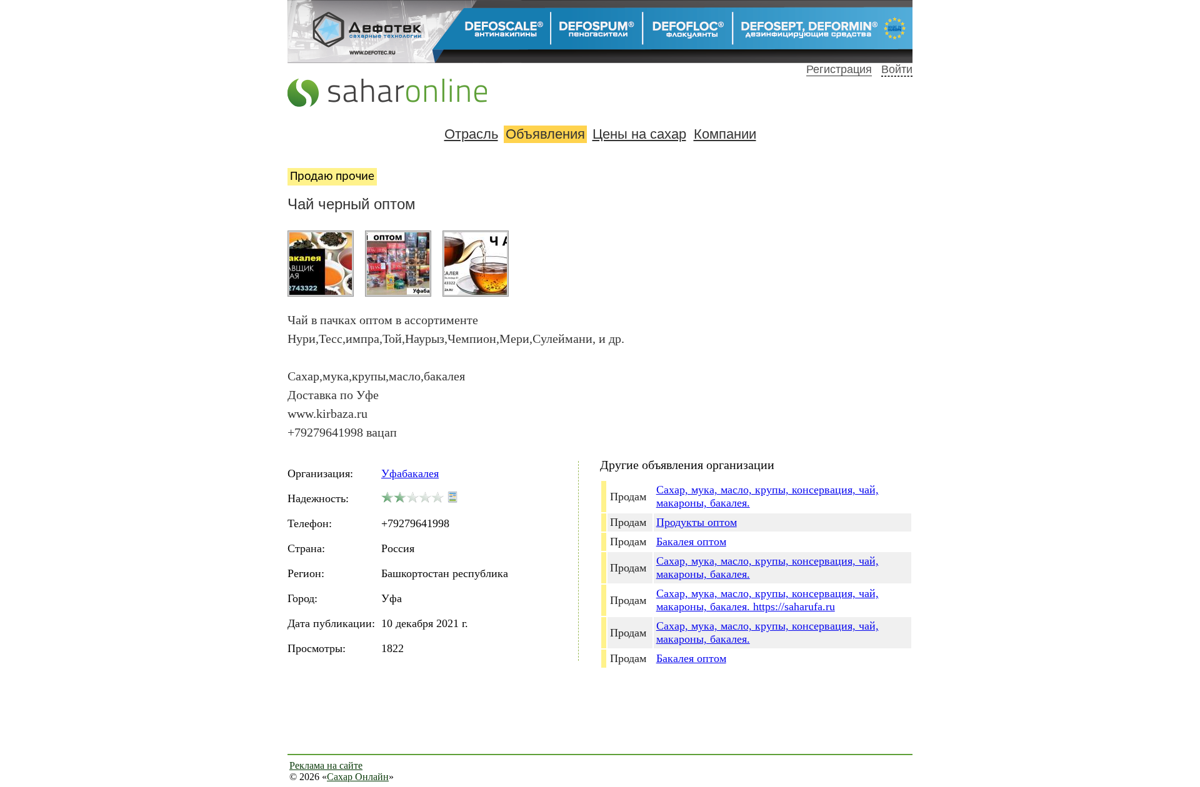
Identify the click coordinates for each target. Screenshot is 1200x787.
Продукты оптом (696, 522)
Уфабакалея (410, 473)
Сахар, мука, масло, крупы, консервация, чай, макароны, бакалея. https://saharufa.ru (767, 600)
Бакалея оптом (691, 541)
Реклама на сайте (325, 765)
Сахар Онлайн (358, 776)
